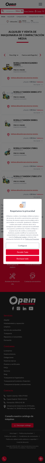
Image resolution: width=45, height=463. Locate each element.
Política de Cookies (20, 237)
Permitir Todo (22, 252)
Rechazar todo (22, 259)
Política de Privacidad (32, 239)
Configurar (22, 245)
